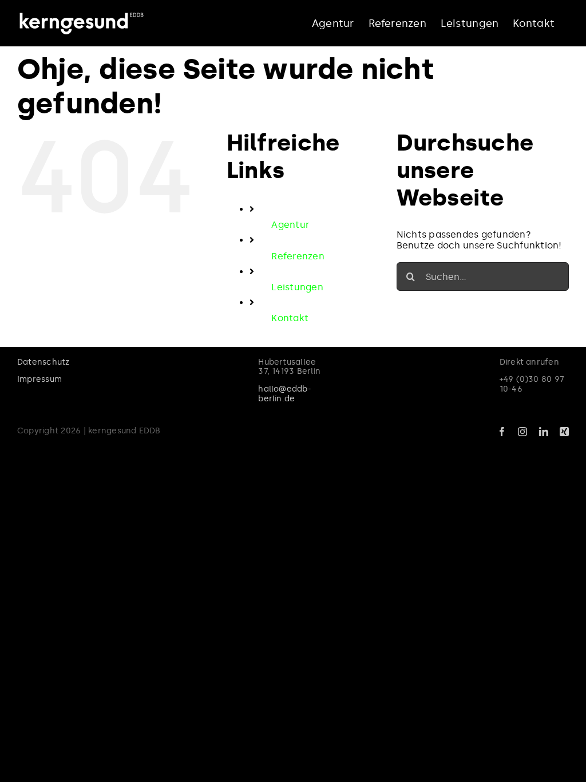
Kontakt (289, 318)
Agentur (290, 224)
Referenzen (297, 256)
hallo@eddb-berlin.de (284, 394)
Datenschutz (43, 362)
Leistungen (297, 287)
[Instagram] (522, 431)
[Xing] (564, 431)
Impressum (39, 379)
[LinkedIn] (543, 431)
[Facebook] (501, 431)
